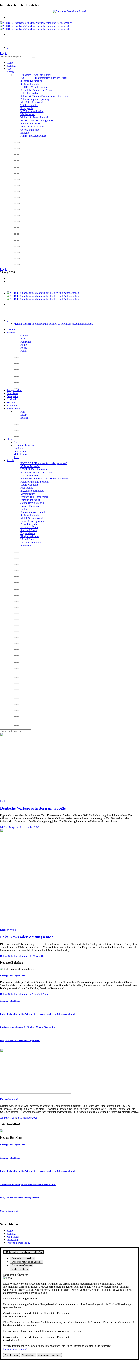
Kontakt (11, 65)
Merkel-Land (27, 539)
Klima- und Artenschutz (33, 135)
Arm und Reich (28, 530)
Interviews (12, 393)
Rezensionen (14, 408)
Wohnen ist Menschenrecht (34, 117)
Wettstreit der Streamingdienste (37, 120)
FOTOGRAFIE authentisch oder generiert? (43, 77)
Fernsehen (25, 341)
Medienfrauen (27, 114)
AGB (16, 457)
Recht (23, 347)
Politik (23, 350)
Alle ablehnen (28, 1355)
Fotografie (12, 396)
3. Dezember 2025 (28, 1117)
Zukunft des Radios (30, 542)
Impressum (12, 1239)
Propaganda (26, 108)
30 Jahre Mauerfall (30, 515)
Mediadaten (13, 1236)
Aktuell (11, 329)
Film (22, 411)
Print (22, 338)
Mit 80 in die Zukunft (31, 102)
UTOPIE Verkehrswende (33, 87)
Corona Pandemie (29, 129)
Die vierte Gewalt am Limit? (35, 74)
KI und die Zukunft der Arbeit (36, 90)
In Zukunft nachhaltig (32, 111)
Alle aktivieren (11, 1355)
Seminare (19, 448)
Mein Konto (20, 454)
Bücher (24, 417)
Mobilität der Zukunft (31, 518)
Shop (9, 439)
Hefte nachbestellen (24, 445)
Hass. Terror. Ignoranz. (32, 521)
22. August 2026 (39, 994)
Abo (9, 68)
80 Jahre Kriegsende (31, 80)
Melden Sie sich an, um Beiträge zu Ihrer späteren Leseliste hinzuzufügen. (53, 323)
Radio (23, 344)
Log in (3, 53)
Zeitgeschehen (14, 390)
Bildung (24, 132)
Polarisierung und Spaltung (34, 99)
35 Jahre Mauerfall (30, 84)
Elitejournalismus (29, 536)
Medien (11, 332)
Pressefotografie (28, 524)
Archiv (10, 71)
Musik (23, 414)
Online (24, 335)
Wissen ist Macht (29, 527)
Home (10, 62)
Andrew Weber (8, 1117)
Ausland (11, 399)
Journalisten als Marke (32, 126)
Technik (11, 402)
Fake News (26, 545)
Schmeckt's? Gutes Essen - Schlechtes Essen (44, 96)
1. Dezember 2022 (30, 827)
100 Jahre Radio (29, 93)
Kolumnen (12, 405)
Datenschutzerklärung (18, 1242)
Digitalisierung (28, 533)
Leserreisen (20, 451)
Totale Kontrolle (29, 105)
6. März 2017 (37, 956)
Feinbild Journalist (30, 123)
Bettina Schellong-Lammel (14, 956)
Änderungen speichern (49, 1355)
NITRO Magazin (9, 827)
